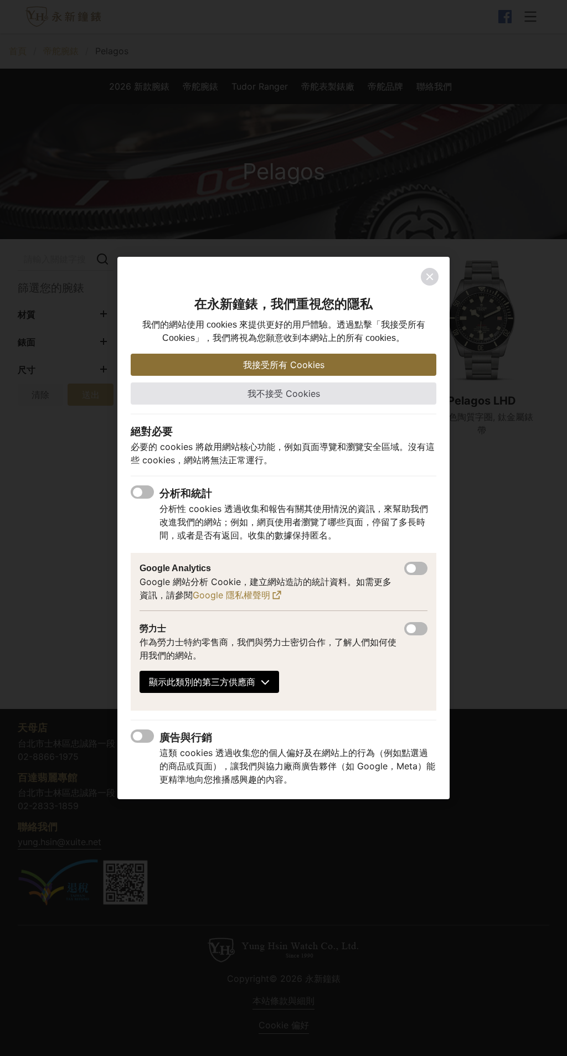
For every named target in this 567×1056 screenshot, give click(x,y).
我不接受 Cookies (284, 393)
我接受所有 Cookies (283, 364)
